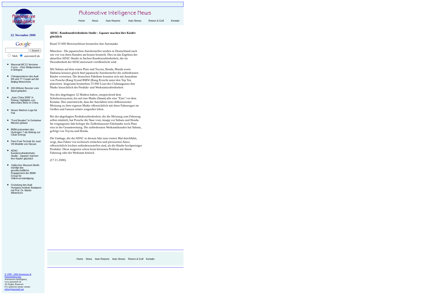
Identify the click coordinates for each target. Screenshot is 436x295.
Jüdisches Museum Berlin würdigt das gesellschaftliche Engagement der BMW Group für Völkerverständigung (25, 172)
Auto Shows (134, 20)
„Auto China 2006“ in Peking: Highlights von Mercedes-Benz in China (24, 100)
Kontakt (175, 20)
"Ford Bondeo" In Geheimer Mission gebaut (26, 121)
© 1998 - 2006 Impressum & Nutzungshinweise (18, 275)
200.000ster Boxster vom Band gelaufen (25, 89)
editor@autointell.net (14, 289)
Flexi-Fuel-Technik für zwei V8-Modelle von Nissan (26, 142)
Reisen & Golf (156, 20)
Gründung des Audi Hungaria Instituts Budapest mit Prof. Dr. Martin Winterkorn (26, 188)
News (95, 20)
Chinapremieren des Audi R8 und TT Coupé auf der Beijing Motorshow (25, 79)
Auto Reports (113, 20)
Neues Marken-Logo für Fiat (24, 111)
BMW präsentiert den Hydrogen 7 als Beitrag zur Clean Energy (25, 132)
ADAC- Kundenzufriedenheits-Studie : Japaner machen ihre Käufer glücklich (24, 154)
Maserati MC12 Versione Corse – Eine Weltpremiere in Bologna (25, 67)
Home (81, 20)
